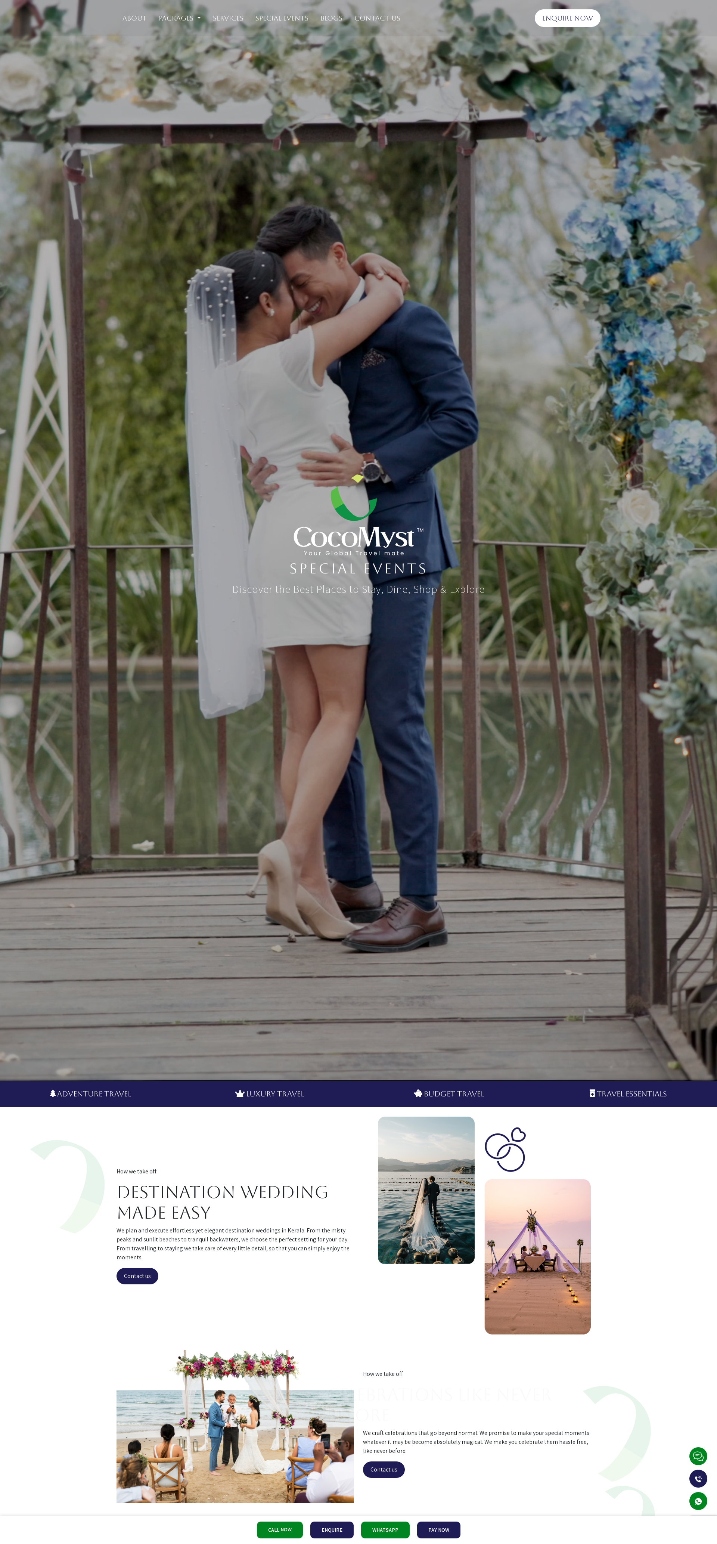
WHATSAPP (385, 1529)
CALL (280, 1529)
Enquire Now (567, 18)
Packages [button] (177, 18)
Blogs (331, 18)
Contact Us (377, 18)
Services (228, 18)
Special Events (281, 18)
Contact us (137, 1276)
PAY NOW (438, 1529)
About (134, 18)
